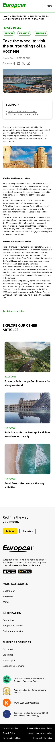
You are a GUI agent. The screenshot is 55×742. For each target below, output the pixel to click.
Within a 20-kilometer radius (22, 111)
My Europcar (9, 660)
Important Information (42, 738)
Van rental (8, 655)
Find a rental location (13, 631)
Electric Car (9, 591)
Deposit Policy (9, 733)
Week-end (8, 596)
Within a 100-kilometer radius (23, 114)
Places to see (19, 16)
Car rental (8, 649)
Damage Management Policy (39, 728)
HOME (6, 16)
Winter (6, 602)
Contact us (28, 531)
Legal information (10, 728)
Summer (41, 33)
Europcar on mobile (13, 625)
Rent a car (10, 531)
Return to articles (15, 311)
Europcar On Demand (13, 666)
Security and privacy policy (40, 733)
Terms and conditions (12, 738)
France (24, 33)
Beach (9, 33)
